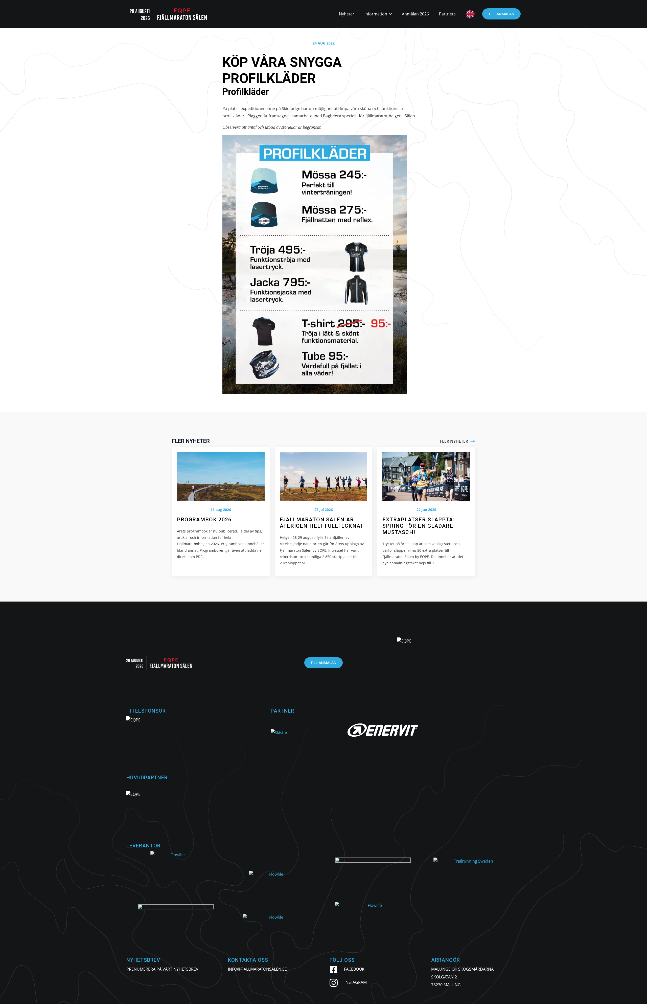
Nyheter (346, 14)
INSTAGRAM (355, 982)
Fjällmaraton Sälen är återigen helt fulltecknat (322, 523)
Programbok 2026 (204, 520)
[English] (468, 14)
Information (375, 14)
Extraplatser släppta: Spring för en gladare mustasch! (418, 526)
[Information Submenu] (392, 14)
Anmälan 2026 (415, 14)
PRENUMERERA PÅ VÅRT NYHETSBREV (162, 969)
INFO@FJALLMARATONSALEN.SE (257, 969)
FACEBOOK (354, 969)
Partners (447, 14)
